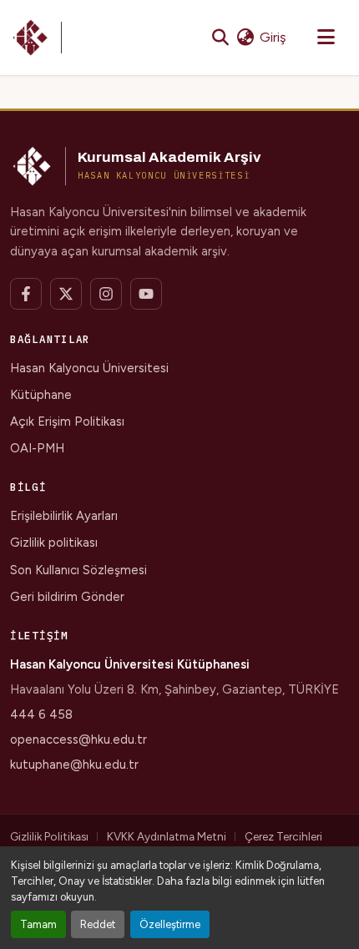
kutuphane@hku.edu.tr (74, 764)
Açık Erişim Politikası (67, 421)
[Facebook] (26, 294)
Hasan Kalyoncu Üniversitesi (89, 368)
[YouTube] (146, 294)
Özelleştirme (169, 924)
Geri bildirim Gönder (67, 596)
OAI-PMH (37, 448)
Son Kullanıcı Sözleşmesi (78, 570)
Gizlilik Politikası (49, 836)
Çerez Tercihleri (283, 836)
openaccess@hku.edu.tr (78, 739)
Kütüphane (41, 394)
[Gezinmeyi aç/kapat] (325, 37)
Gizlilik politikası (54, 542)
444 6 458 (41, 714)
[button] (36, 38)
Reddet (97, 924)
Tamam (38, 924)
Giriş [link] (273, 37)
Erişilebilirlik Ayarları (64, 515)
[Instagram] (106, 294)
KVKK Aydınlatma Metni (166, 836)
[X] (66, 294)
